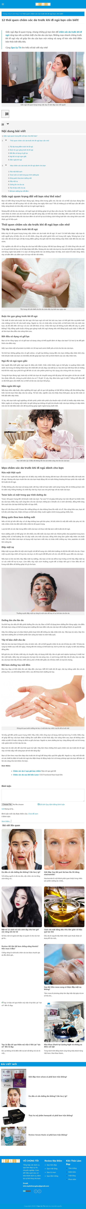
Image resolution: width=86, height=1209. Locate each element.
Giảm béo (72, 1172)
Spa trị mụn (51, 1172)
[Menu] (3, 4)
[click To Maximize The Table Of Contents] (5, 114)
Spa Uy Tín (16, 47)
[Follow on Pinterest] (35, 1191)
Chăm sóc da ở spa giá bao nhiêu (27, 771)
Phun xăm (72, 1179)
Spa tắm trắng (52, 1176)
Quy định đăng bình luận (55, 804)
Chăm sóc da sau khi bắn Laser (26, 775)
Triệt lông (72, 1176)
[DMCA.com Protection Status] (27, 1191)
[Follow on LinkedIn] (39, 1191)
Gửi (3, 809)
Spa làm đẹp (52, 1165)
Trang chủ (6, 14)
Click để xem (33, 814)
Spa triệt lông (52, 1168)
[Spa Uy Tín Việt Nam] (43, 4)
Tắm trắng (72, 1168)
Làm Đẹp (15, 14)
